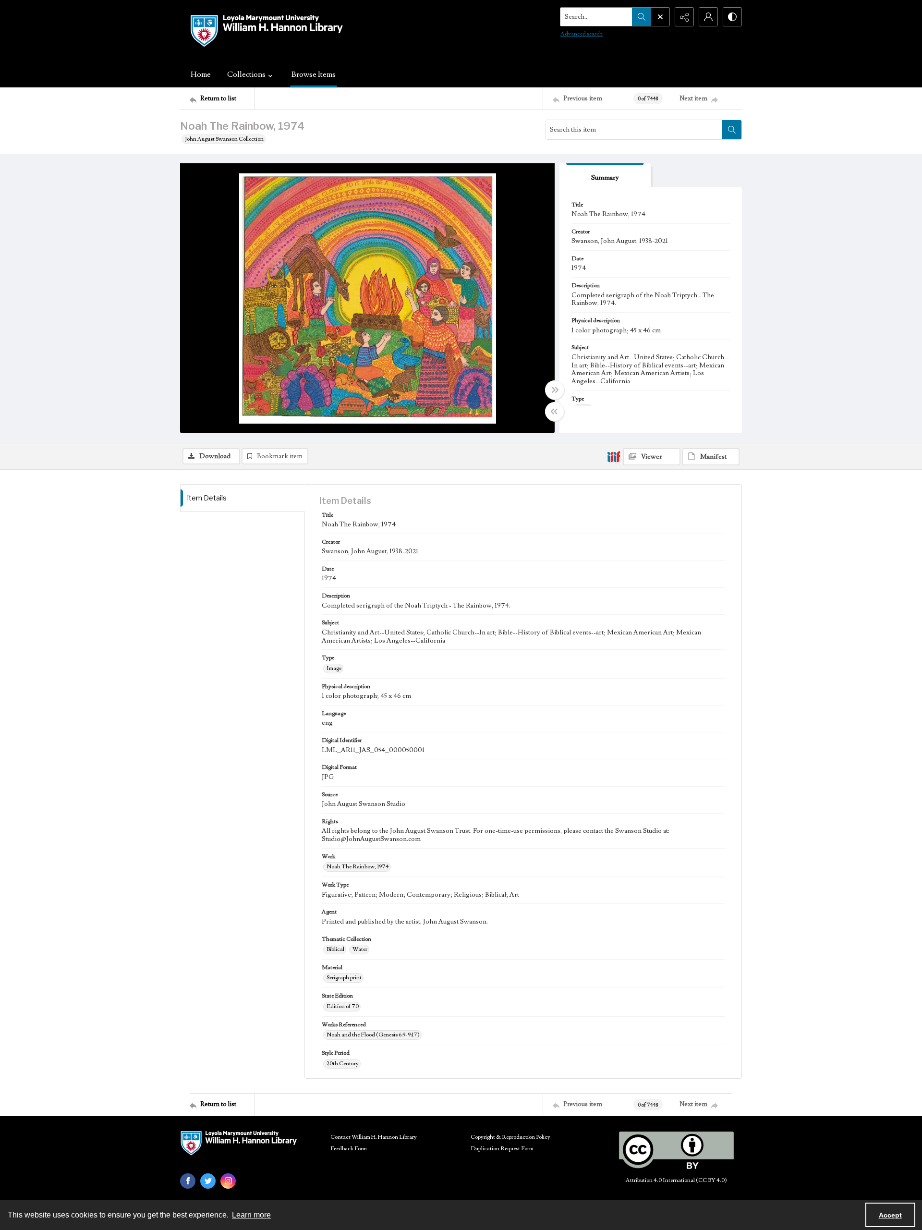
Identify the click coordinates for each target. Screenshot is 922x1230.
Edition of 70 (343, 1006)
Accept (890, 1215)
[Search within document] (731, 129)
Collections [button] (246, 74)
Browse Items (313, 74)
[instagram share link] (228, 1181)
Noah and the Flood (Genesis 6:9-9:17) (373, 1034)
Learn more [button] (251, 1215)
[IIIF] (613, 456)
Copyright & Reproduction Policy (510, 1137)
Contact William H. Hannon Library (373, 1137)
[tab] (605, 175)
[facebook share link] (187, 1181)
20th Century (343, 1063)
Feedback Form (348, 1148)
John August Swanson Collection (224, 139)
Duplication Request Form (502, 1148)
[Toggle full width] (554, 390)
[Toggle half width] (554, 411)
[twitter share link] (208, 1181)
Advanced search (581, 33)
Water (359, 949)
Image (334, 668)
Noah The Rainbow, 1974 (358, 866)
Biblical (335, 949)
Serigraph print (344, 977)
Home (201, 74)
